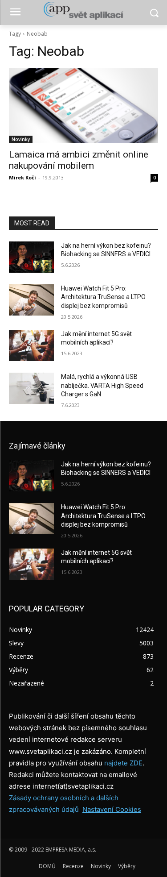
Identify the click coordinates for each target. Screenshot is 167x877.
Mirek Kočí (22, 177)
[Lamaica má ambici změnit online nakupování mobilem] (83, 105)
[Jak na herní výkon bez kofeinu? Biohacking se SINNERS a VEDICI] (31, 257)
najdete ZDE (123, 763)
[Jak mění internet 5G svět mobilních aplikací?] (31, 345)
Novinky (21, 139)
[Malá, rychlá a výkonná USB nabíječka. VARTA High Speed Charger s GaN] (31, 388)
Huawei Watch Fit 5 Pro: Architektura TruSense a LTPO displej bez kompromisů (103, 297)
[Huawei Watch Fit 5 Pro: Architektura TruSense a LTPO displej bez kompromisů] (31, 300)
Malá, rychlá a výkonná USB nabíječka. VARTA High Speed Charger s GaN (102, 385)
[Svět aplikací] (83, 11)
